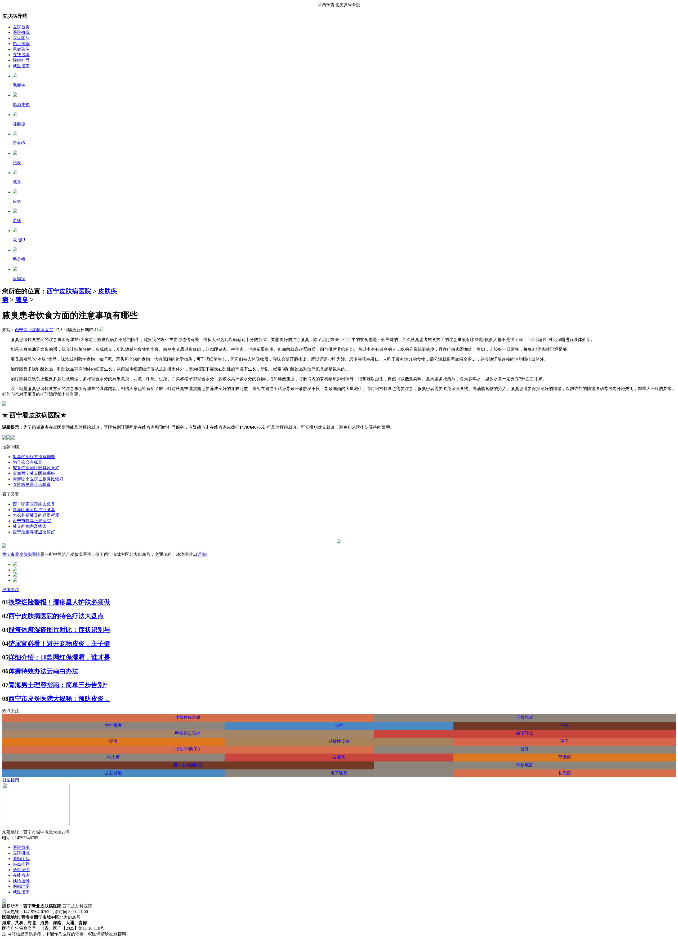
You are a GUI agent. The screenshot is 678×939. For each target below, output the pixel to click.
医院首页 (21, 27)
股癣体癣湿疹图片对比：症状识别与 (59, 629)
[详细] (201, 554)
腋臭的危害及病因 (30, 526)
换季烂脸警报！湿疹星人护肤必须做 (59, 602)
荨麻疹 (564, 757)
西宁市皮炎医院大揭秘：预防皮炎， (59, 698)
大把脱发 (113, 725)
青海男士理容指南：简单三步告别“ (57, 684)
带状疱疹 (524, 765)
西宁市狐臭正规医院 (32, 521)
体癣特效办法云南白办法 (43, 671)
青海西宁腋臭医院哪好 (34, 473)
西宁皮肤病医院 (69, 291)
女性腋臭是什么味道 (32, 484)
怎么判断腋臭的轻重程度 (36, 515)
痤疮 (564, 725)
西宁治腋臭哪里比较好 (34, 532)
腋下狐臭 (339, 773)
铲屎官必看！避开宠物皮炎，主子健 (59, 643)
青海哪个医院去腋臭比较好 (38, 479)
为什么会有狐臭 (27, 462)
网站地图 (21, 886)
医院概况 (21, 32)
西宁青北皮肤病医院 (34, 329)
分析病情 (21, 869)
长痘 (339, 725)
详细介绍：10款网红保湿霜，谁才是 (59, 657)
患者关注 (21, 49)
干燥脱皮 (524, 717)
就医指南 (21, 66)
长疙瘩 (564, 773)
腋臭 (21, 299)
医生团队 (21, 38)
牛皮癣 (113, 757)
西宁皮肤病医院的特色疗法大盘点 (56, 616)
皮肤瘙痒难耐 (187, 717)
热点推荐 (21, 43)
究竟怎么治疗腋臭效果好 (36, 468)
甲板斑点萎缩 (187, 733)
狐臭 (524, 749)
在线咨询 (21, 54)
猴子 (564, 741)
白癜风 (339, 757)
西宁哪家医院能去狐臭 (34, 504)
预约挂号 (21, 60)
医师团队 (21, 858)
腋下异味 (524, 733)
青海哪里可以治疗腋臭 (34, 509)
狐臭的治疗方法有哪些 (34, 456)
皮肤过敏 (113, 773)
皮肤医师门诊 (187, 749)
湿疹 (113, 741)
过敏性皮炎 (339, 741)
